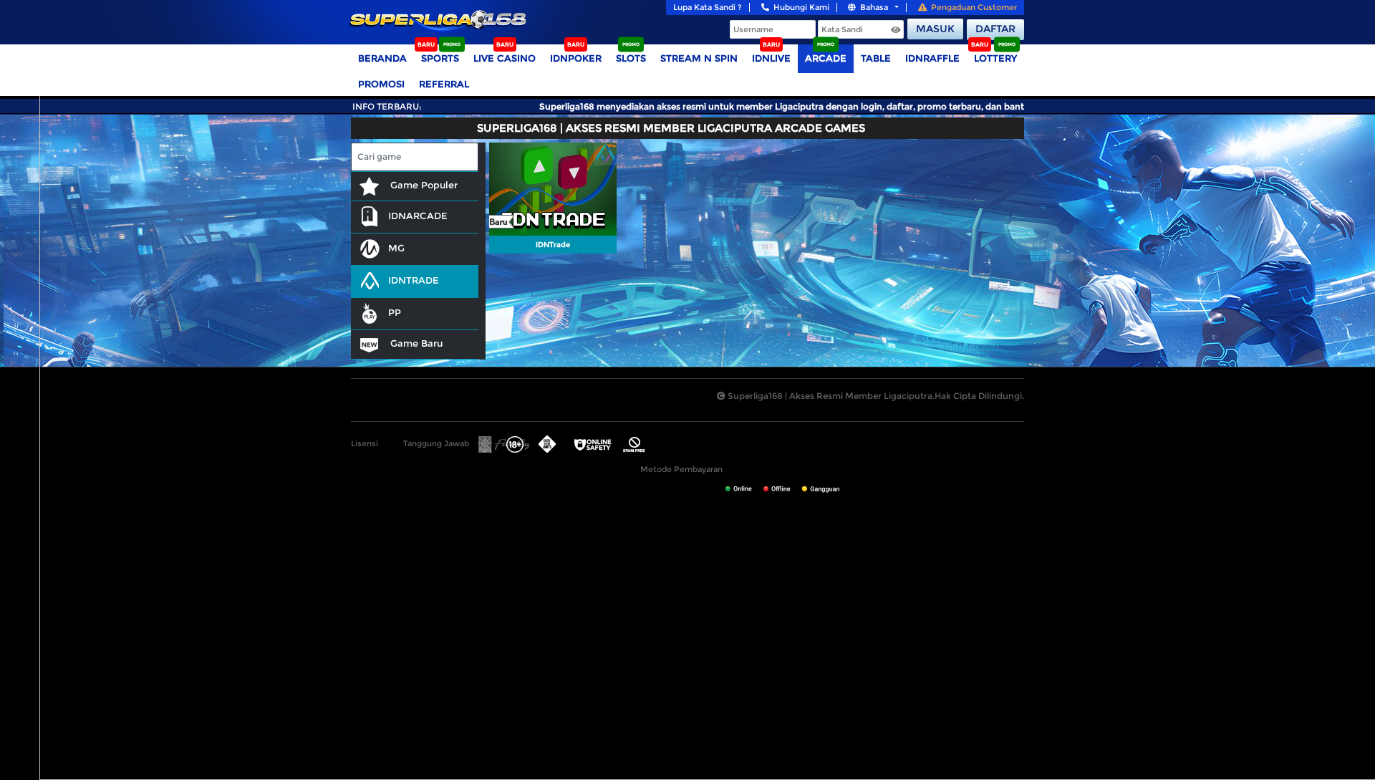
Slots (631, 58)
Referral (444, 84)
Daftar (995, 28)
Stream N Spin (699, 58)
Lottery (995, 58)
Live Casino (504, 58)
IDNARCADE (418, 215)
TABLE (876, 58)
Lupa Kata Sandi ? (707, 7)
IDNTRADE (413, 280)
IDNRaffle (932, 58)
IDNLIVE (771, 58)
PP (394, 312)
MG (396, 248)
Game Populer (422, 185)
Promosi (381, 84)
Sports (440, 58)
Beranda (382, 58)
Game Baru (415, 343)
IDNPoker (576, 58)
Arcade (825, 58)
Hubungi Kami (801, 7)
